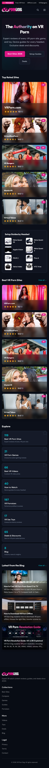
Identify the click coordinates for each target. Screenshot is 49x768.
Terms (4, 749)
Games (4, 700)
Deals (24, 61)
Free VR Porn (20, 3)
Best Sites (5, 692)
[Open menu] (44, 10)
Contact (5, 753)
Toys (3, 724)
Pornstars (5, 709)
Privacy (4, 744)
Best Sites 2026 (15, 54)
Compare (5, 696)
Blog (3, 733)
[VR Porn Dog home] (12, 10)
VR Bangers (43, 3)
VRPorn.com (31, 3)
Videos (4, 720)
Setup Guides (35, 54)
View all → (42, 280)
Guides (4, 705)
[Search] (37, 10)
